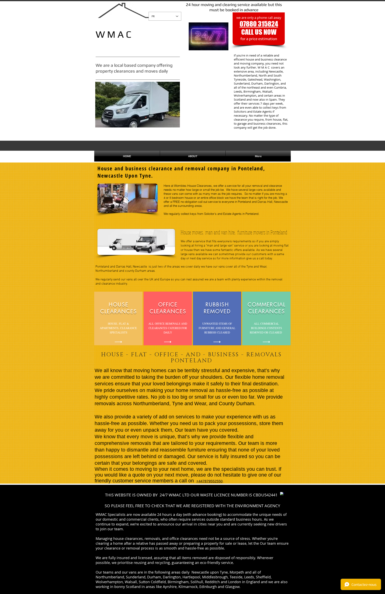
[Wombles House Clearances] (282, 494)
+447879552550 (209, 481)
